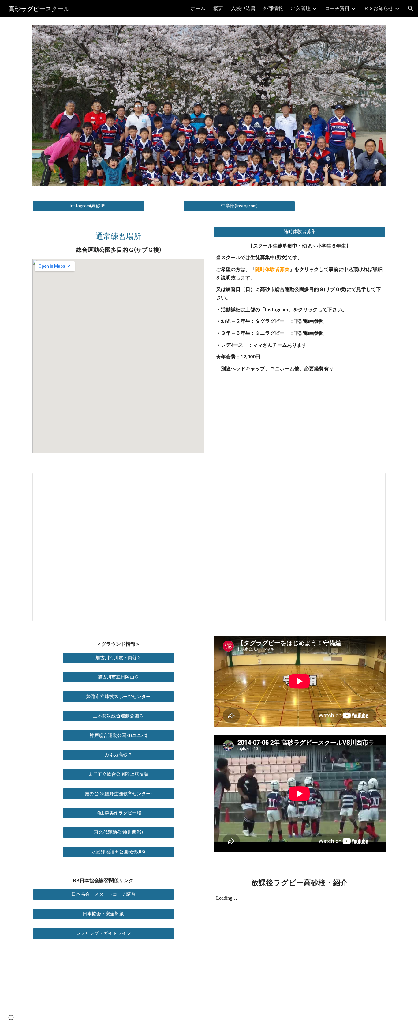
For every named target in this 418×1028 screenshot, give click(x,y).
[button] (410, 8)
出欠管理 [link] (301, 8)
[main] (118, 242)
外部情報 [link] (273, 8)
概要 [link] (218, 8)
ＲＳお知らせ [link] (378, 8)
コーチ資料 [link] (337, 8)
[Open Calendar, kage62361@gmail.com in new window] (374, 481)
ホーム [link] (198, 8)
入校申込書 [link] (243, 8)
